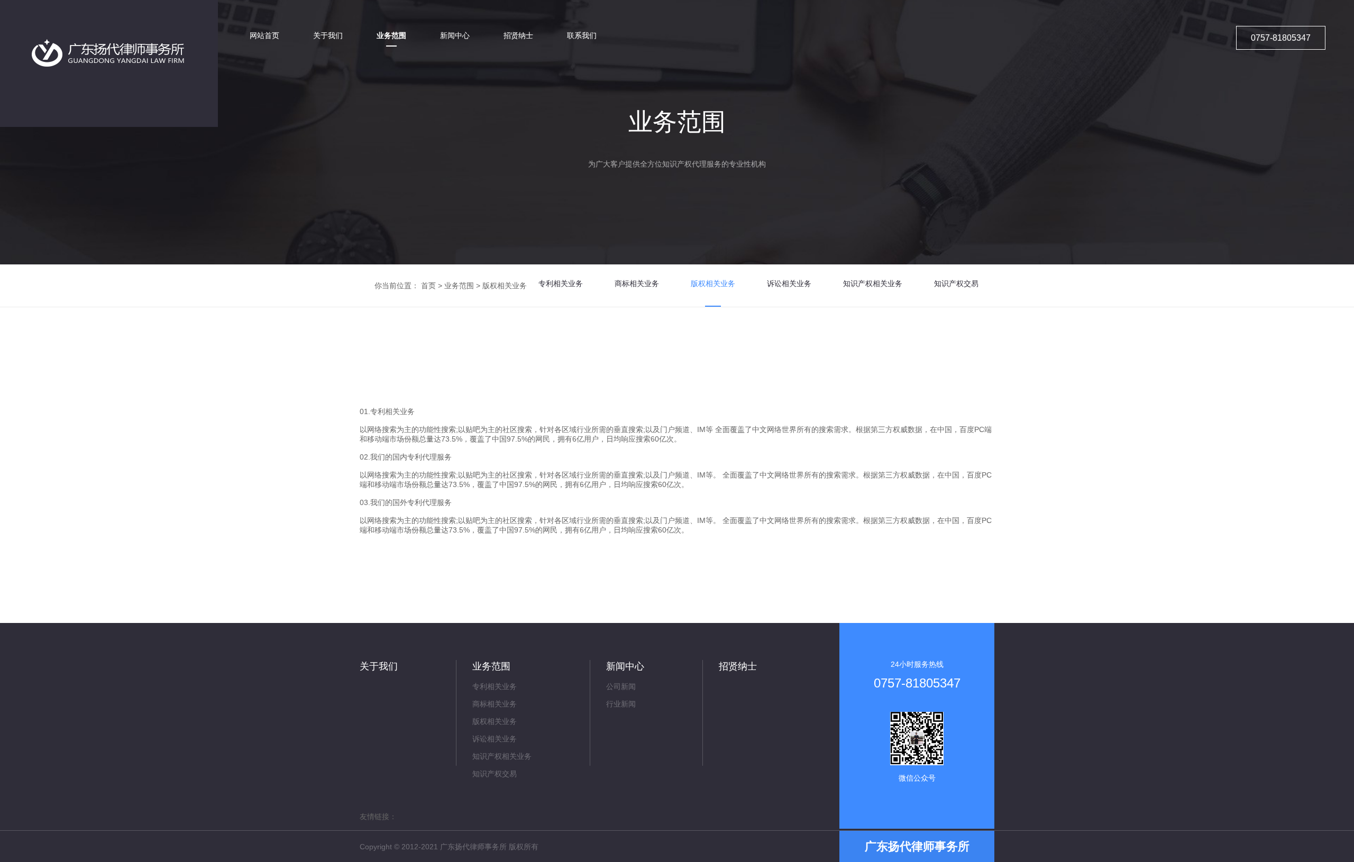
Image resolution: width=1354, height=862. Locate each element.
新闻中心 (625, 666)
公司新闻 (621, 686)
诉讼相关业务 (789, 283)
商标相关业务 (637, 283)
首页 (428, 285)
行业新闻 (621, 704)
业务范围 (459, 285)
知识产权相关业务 (872, 283)
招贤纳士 (738, 666)
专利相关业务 (560, 283)
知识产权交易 (956, 283)
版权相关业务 (504, 285)
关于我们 (379, 666)
